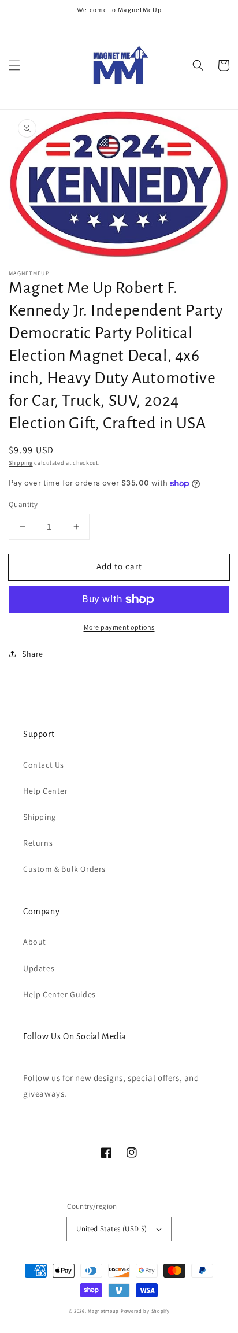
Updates (38, 968)
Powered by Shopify (145, 1311)
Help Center (45, 791)
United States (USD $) (111, 1229)
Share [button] (32, 654)
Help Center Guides (59, 994)
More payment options (119, 627)
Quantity (23, 504)
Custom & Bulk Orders (64, 869)
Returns (38, 843)
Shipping (21, 462)
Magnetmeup (103, 1311)
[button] (14, 65)
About (34, 941)
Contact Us (43, 765)
